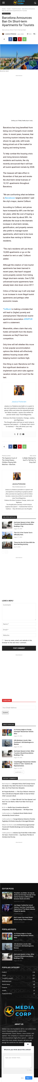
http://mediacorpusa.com (19, 486)
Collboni (7, 309)
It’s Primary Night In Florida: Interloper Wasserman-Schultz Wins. (23, 731)
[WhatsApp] (24, 39)
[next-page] (6, 552)
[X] (15, 39)
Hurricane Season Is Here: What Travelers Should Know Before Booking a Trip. (24, 524)
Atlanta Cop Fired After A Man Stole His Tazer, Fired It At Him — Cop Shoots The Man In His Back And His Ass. (18, 835)
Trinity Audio (21, 120)
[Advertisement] (19, 96)
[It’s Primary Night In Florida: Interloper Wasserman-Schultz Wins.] (7, 732)
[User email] (23, 434)
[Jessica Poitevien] (3, 34)
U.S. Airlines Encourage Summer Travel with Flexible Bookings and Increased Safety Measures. (18, 827)
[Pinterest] (20, 39)
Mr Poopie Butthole (8, 791)
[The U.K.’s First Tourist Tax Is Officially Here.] (7, 535)
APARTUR (28, 319)
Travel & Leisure (16, 9)
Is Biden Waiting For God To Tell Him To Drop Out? (29, 460)
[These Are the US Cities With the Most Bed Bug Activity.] (7, 545)
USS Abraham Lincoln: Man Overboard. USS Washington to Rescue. (24, 742)
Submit (5, 712)
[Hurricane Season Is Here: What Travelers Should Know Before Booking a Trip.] (7, 525)
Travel (8, 9)
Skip (22, 1078)
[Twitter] (15, 434)
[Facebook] (10, 39)
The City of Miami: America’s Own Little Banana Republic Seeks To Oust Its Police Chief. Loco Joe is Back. (18, 794)
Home (4, 9)
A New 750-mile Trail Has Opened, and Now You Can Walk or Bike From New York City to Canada (18, 802)
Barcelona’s (10, 198)
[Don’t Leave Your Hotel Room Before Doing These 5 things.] (7, 920)
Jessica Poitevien (11, 34)
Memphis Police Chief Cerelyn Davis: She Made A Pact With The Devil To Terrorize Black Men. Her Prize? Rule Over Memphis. (18, 786)
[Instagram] (20, 434)
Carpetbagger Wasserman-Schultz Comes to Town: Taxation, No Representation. (25, 764)
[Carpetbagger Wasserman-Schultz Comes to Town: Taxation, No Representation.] (7, 764)
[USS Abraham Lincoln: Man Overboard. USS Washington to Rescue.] (7, 742)
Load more (18, 772)
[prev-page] (3, 552)
